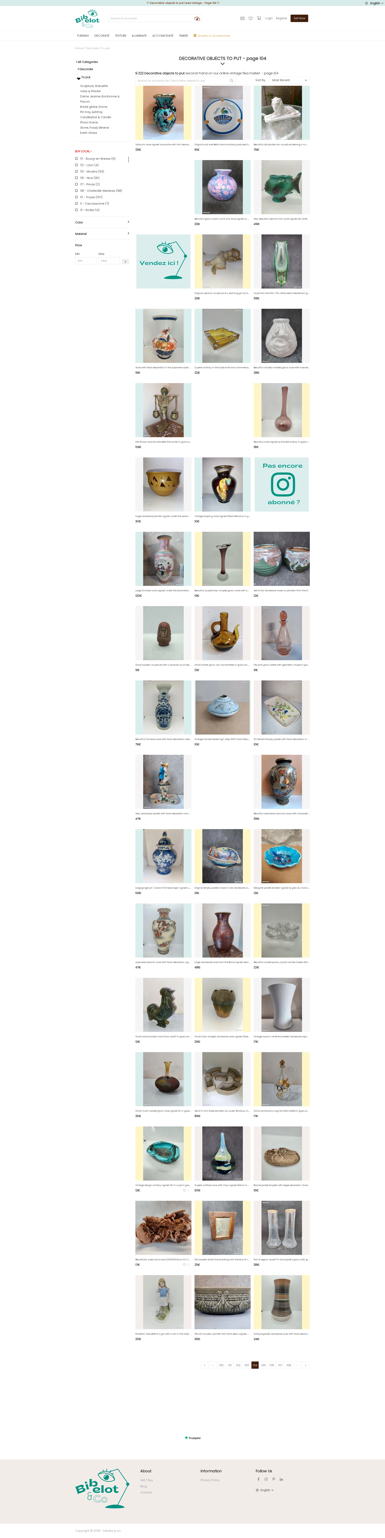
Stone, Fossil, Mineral (94, 128)
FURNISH (83, 35)
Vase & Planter (90, 91)
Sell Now (299, 18)
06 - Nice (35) (89, 178)
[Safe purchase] (259, 18)
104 (255, 1365)
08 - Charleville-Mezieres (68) (101, 191)
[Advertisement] (102, 328)
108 (289, 1365)
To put (85, 77)
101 (230, 1365)
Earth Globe (88, 133)
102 (238, 1365)
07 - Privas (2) (90, 184)
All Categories (88, 62)
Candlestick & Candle (95, 117)
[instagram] (266, 1479)
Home (79, 48)
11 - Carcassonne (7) (94, 204)
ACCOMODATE (162, 35)
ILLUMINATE (139, 35)
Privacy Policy (210, 1480)
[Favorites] (251, 18)
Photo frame (89, 122)
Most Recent (281, 80)
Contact (146, 1493)
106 (272, 1365)
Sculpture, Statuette (94, 86)
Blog (143, 1486)
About (145, 1470)
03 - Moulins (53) (92, 172)
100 (221, 1365)
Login (269, 18)
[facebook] (258, 1479)
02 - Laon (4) (89, 165)
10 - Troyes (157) (91, 197)
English (375, 3)
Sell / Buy (146, 1480)
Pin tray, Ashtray (91, 112)
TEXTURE (120, 35)
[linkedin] (281, 1479)
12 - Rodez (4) (89, 210)
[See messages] (243, 18)
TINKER (183, 35)
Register (281, 18)
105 (263, 1365)
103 (247, 1365)
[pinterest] (274, 1479)
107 (280, 1365)
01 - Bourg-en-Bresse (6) (98, 159)
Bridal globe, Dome (93, 107)
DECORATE (101, 35)
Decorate (92, 48)
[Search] (197, 18)
